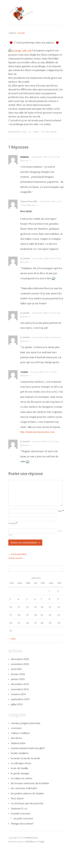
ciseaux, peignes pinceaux (25, 723)
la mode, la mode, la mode (25, 758)
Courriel (12, 523)
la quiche (25, 312)
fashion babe (18, 743)
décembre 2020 (20, 659)
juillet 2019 (17, 704)
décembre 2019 (20, 684)
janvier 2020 (18, 679)
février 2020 (18, 674)
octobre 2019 (18, 694)
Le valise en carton (21, 778)
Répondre (24, 160)
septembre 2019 (20, 699)
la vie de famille (19, 768)
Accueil (21, 33)
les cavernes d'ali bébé (24, 788)
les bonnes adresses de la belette (30, 783)
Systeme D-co (19, 808)
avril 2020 (16, 669)
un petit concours (20, 813)
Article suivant (15, 558)
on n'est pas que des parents (27, 803)
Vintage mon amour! (22, 823)
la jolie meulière (20, 753)
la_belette (25, 258)
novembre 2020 (20, 664)
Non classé (51, 132)
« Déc (12, 638)
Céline (36, 132)
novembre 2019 (20, 689)
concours (16, 728)
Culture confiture (20, 733)
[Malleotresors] (36, 13)
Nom (61, 511)
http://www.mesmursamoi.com (37, 432)
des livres (16, 738)
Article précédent (19, 554)
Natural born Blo (28, 201)
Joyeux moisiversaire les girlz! (28, 748)
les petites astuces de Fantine (27, 793)
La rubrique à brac (21, 763)
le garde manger (20, 773)
